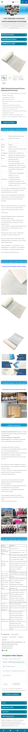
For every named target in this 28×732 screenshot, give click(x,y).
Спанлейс (20, 637)
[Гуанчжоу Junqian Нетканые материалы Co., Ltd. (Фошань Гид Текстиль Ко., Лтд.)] (2, 2)
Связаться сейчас (9, 122)
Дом (4, 24)
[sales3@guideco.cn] (4, 650)
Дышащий (4, 639)
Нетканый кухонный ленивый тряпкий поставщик (14, 266)
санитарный (4, 637)
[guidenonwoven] (2, 650)
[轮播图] (14, 10)
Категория (8, 24)
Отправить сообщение (12, 694)
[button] (15, 14)
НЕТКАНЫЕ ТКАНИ (16, 24)
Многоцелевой (15, 634)
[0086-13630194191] (6, 650)
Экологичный (13, 637)
